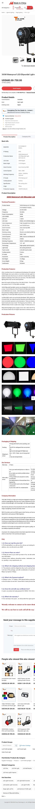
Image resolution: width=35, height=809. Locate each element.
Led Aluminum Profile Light (24, 789)
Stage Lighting (19, 12)
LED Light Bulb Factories (23, 780)
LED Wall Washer (27, 768)
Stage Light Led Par (8, 789)
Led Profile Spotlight (7, 749)
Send (16, 649)
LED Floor (5, 768)
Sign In (4, 129)
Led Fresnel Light (21, 749)
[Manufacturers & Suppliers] (17, 3)
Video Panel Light (6, 752)
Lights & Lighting (10, 12)
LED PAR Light (15, 768)
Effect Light (27, 12)
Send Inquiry (17, 88)
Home (3, 12)
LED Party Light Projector (9, 772)
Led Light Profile (25, 785)
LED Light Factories (8, 780)
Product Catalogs (25, 745)
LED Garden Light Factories (10, 785)
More (3, 796)
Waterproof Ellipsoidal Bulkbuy (11, 793)
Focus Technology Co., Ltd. (21, 802)
